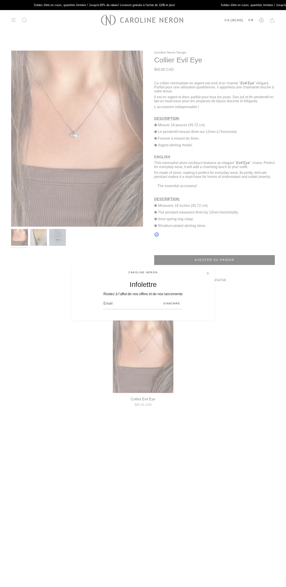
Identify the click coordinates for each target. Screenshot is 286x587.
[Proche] (208, 273)
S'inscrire (171, 303)
